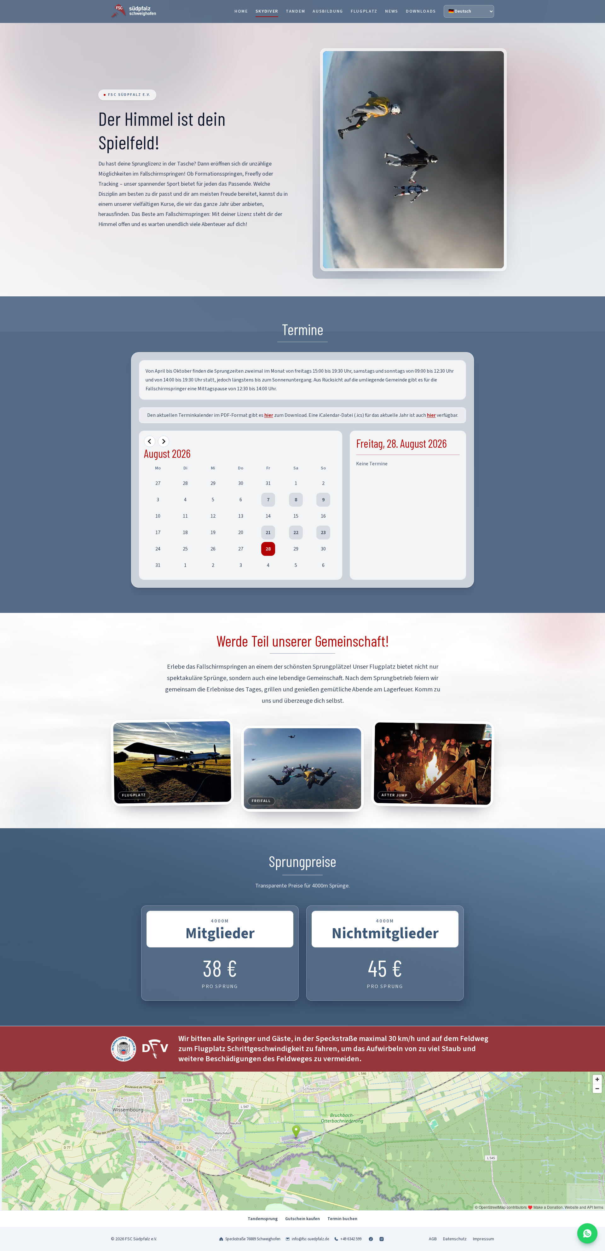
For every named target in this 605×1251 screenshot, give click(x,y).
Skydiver (267, 11)
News (391, 11)
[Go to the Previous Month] (149, 441)
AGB (433, 1239)
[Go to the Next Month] (163, 441)
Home (241, 11)
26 (213, 548)
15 (295, 516)
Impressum (483, 1239)
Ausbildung (328, 11)
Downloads (421, 11)
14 (268, 516)
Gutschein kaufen (302, 1219)
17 (157, 532)
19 (213, 532)
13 (240, 516)
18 (185, 532)
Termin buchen (342, 1219)
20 (240, 532)
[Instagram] (381, 1239)
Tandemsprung (263, 1219)
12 (213, 516)
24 (157, 548)
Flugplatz (364, 11)
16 (323, 516)
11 (185, 516)
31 (268, 483)
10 (157, 516)
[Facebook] (370, 1239)
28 (185, 483)
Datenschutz (455, 1239)
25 (185, 548)
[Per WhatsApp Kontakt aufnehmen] (587, 1233)
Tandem (295, 11)
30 (240, 483)
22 (295, 532)
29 (213, 483)
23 (323, 532)
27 (157, 483)
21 (268, 532)
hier (268, 415)
